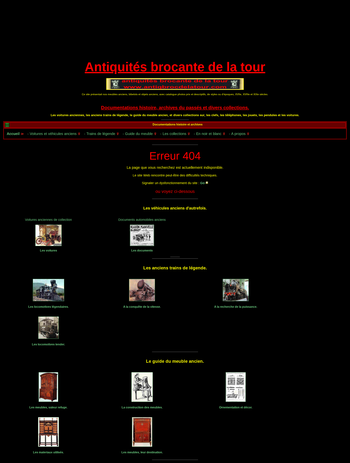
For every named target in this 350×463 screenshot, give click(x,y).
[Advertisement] (175, 31)
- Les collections (173, 134)
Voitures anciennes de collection (48, 220)
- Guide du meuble (138, 134)
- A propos (238, 134)
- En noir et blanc (208, 134)
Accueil (13, 134)
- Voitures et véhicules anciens (52, 134)
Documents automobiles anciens (142, 220)
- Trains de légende (100, 134)
